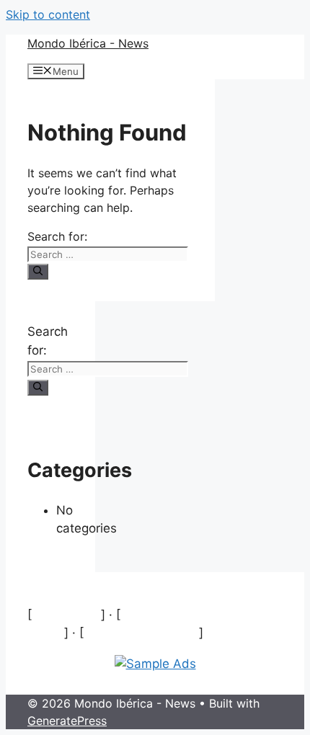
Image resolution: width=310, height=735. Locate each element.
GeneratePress (67, 720)
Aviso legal (66, 614)
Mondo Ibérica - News (88, 43)
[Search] (37, 272)
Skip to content (48, 14)
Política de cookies (141, 632)
